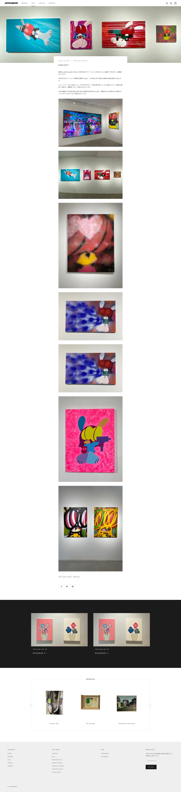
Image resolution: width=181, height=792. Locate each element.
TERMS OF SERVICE (58, 766)
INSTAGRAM (105, 753)
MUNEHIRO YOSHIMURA (127, 723)
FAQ (53, 757)
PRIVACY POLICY (57, 763)
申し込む (151, 767)
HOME (10, 753)
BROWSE (24, 3)
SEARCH (10, 766)
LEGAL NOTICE (56, 772)
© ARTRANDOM (12, 786)
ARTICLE (42, 3)
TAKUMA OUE (54, 723)
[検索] (171, 3)
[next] (150, 705)
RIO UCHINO (90, 723)
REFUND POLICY (57, 760)
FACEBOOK (104, 757)
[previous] (31, 705)
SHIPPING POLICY (57, 769)
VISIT (33, 3)
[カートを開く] (175, 3)
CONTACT (52, 3)
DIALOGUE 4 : (40, 653)
